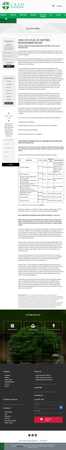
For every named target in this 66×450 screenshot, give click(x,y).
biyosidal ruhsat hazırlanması (36, 305)
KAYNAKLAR (34, 15)
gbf (22, 296)
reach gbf (43, 299)
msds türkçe (28, 299)
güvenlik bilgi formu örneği (28, 298)
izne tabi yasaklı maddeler (49, 302)
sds (26, 296)
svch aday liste (27, 301)
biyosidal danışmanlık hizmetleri (33, 304)
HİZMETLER (13, 15)
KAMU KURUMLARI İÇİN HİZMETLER (44, 379)
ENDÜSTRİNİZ (23, 15)
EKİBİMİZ (7, 377)
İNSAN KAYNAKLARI (9, 382)
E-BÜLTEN (7, 384)
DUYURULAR (8, 81)
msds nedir (48, 296)
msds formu (23, 299)
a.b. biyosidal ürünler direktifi (49, 307)
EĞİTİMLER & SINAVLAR (43, 15)
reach (28, 295)
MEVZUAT (7, 418)
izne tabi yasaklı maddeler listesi (36, 302)
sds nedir (53, 296)
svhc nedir (38, 301)
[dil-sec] (54, 6)
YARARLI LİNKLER (9, 423)
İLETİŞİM (58, 15)
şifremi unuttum (37, 410)
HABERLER (9, 99)
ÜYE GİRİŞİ (59, 6)
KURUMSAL (7, 375)
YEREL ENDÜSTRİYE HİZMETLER (43, 375)
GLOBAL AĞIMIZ (8, 379)
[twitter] (33, 435)
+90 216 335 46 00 (12, 329)
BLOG (51, 15)
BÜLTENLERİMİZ (8, 412)
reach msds (34, 299)
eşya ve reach (33, 301)
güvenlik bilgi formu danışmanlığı (48, 298)
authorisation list (25, 302)
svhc (49, 299)
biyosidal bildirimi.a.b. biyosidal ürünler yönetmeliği (31, 307)
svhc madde (53, 299)
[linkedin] (36, 435)
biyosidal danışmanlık (45, 304)
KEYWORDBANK (43, 441)
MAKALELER (8, 96)
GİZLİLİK (7, 386)
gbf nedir (29, 296)
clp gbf (46, 299)
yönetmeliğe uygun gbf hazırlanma (38, 296)
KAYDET (9, 66)
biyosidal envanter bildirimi (48, 305)
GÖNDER (11, 164)
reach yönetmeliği (39, 295)
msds (24, 296)
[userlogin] (61, 407)
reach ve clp (45, 295)
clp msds (39, 299)
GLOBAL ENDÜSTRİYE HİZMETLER (44, 377)
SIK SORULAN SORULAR (10, 420)
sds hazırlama (37, 298)
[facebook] (30, 435)
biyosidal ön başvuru (25, 305)
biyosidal (57, 302)
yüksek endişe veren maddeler (47, 301)
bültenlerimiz (27, 35)
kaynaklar (20, 35)
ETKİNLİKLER (8, 416)
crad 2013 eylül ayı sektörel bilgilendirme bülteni (41, 35)
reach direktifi (32, 295)
